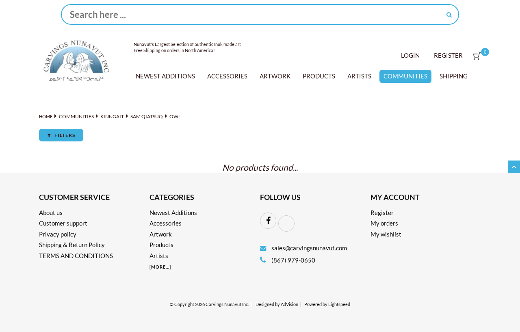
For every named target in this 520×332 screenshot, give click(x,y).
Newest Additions (165, 76)
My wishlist (385, 234)
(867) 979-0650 (292, 260)
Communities (405, 76)
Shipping (454, 76)
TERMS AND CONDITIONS (76, 255)
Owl (175, 116)
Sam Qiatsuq (146, 116)
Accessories (227, 76)
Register (448, 55)
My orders (384, 223)
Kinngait (112, 116)
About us (51, 212)
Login (410, 55)
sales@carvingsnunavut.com (309, 248)
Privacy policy (57, 234)
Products (319, 76)
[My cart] (477, 56)
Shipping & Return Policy (72, 244)
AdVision (289, 304)
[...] (160, 266)
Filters (64, 135)
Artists (359, 76)
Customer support (63, 223)
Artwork (275, 76)
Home (45, 116)
